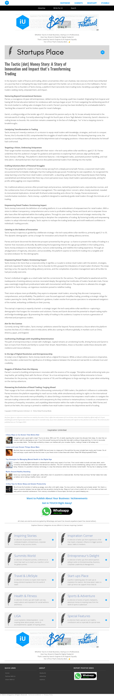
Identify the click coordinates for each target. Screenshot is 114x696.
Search (73, 8)
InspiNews (65, 3)
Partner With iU (10, 676)
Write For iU (58, 8)
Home (7, 673)
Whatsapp (92, 3)
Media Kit (43, 673)
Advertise (41, 8)
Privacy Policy (48, 695)
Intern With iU (9, 679)
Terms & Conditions (34, 695)
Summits (78, 3)
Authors (42, 679)
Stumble (105, 3)
